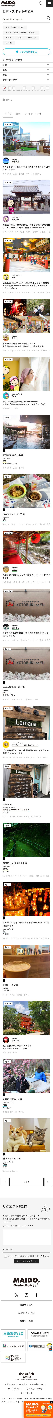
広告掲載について (38, 1384)
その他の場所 (22, 640)
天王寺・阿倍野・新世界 (19, 757)
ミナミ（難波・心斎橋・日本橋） (21, 32)
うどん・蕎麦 (8, 232)
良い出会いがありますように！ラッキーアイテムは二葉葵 (17, 1047)
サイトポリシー (15, 1388)
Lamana (7, 803)
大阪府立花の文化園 (13, 1099)
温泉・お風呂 (45, 640)
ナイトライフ (23, 876)
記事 (18, 113)
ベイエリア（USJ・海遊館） (33, 292)
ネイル (5, 757)
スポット (28, 113)
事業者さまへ (26, 1304)
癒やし (9, 99)
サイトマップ (26, 1393)
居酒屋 (9, 42)
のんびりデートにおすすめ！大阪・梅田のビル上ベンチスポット (26, 168)
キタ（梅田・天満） (15, 27)
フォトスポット (14, 292)
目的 (5, 64)
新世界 (6, 812)
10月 (4, 582)
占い (45, 232)
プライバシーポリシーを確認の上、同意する (28, 1256)
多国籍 (19, 995)
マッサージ (33, 640)
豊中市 (6, 871)
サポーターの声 (10, 79)
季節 (5, 74)
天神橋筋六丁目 (10, 463)
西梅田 (6, 934)
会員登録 (23, 1384)
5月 (9, 582)
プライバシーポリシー (35, 1388)
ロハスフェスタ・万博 (14, 514)
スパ (4, 292)
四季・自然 (30, 174)
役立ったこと (8, 408)
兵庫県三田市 (9, 695)
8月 (23, 582)
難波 (5, 1166)
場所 (5, 69)
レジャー (36, 524)
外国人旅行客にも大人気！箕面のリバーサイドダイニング (26, 576)
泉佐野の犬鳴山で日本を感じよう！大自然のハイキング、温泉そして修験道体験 (23, 345)
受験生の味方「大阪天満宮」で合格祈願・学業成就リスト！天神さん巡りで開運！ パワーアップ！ (26, 226)
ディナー (45, 582)
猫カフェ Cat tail (12, 1158)
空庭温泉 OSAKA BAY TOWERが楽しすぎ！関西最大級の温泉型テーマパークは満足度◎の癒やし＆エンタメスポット (26, 285)
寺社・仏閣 (12, 1052)
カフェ (12, 995)
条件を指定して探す (13, 59)
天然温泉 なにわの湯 (13, 455)
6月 (14, 582)
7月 (18, 582)
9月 (27, 582)
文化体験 (16, 350)
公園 (22, 174)
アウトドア (35, 582)
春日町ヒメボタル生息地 (15, 863)
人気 (20, 37)
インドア (6, 640)
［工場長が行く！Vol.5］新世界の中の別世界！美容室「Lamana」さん (26, 752)
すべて (7, 113)
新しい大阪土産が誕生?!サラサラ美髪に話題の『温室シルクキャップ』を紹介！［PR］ (25, 403)
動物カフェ (37, 232)
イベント (6, 524)
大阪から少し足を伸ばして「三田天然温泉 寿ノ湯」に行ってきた (26, 634)
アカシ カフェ (10, 984)
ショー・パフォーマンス (21, 524)
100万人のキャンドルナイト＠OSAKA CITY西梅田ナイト (26, 924)
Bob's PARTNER (26, 1312)
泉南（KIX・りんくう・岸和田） (35, 350)
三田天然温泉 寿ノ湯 (14, 686)
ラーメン (32, 37)
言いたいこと (43, 757)
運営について (11, 1384)
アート (9, 37)
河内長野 (7, 1107)
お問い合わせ (26, 1320)
